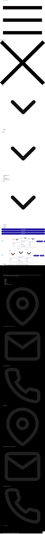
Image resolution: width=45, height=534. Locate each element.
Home (5, 278)
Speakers (4, 227)
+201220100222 (5, 405)
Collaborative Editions (6, 179)
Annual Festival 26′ (6, 175)
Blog (5, 282)
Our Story (29, 238)
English (3, 85)
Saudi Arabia (5, 178)
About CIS (4, 224)
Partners (30, 244)
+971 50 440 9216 (5, 525)
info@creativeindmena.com (7, 365)
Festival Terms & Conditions (8, 284)
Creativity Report (23, 229)
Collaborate (23, 231)
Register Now (23, 233)
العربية (4, 130)
